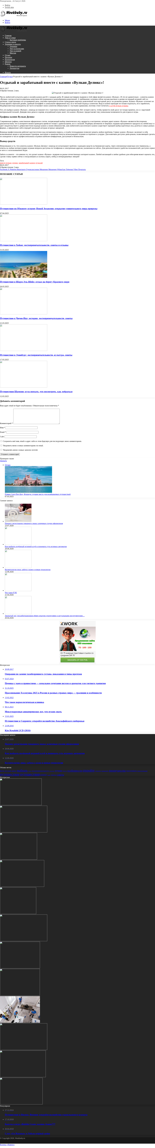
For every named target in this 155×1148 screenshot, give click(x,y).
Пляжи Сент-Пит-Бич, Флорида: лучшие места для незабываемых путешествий (38, 494)
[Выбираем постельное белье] (18, 859)
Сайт (2, 437)
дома (29, 771)
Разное (7, 64)
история (51, 771)
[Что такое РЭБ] (18, 590)
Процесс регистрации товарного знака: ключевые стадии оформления (34, 523)
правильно (104, 771)
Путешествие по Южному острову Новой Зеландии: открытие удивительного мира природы (48, 208)
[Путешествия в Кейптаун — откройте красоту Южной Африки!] (22, 886)
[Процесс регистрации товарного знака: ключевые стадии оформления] (18, 521)
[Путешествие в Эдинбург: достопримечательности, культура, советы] (23, 350)
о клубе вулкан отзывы (118, 106)
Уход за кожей (15, 51)
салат (48, 775)
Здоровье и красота (13, 44)
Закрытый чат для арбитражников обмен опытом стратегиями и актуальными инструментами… (45, 616)
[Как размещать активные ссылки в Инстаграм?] (23, 1049)
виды (2, 771)
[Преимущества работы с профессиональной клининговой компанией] (20, 1022)
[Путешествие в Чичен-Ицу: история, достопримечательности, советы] (23, 314)
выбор (14, 771)
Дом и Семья (10, 38)
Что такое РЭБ (11, 593)
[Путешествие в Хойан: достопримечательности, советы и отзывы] (23, 240)
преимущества (117, 770)
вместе (3, 163)
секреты (53, 775)
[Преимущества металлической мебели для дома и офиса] (18, 913)
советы (60, 774)
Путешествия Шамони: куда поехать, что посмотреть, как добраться (36, 391)
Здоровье (13, 46)
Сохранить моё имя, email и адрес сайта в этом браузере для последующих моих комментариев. (42, 441)
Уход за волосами (17, 49)
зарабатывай (24, 163)
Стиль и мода (10, 42)
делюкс (15, 163)
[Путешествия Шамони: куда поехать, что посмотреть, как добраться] (23, 387)
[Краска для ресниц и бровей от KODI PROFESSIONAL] (23, 1077)
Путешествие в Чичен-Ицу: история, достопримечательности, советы (36, 318)
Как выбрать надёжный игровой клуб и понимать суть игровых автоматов (36, 546)
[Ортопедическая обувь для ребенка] (21, 805)
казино (32, 163)
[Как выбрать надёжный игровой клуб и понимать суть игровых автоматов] (18, 544)
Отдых (7, 55)
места (65, 771)
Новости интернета (18, 66)
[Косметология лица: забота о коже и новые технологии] (18, 567)
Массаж (13, 53)
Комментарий (6, 423)
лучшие (58, 770)
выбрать (22, 770)
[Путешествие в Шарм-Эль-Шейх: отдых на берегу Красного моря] (23, 277)
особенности (74, 770)
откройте (89, 770)
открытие (98, 771)
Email (3, 432)
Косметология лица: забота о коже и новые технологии (27, 570)
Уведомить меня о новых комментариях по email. (23, 446)
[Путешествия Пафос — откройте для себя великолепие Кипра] (23, 832)
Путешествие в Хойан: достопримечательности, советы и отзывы (34, 245)
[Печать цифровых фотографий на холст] (20, 995)
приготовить (131, 771)
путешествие (10, 774)
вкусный (8, 771)
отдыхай (39, 163)
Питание (8, 57)
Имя (2, 428)
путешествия (30, 774)
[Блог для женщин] (14, 16)
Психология (10, 60)
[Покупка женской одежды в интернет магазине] (21, 1104)
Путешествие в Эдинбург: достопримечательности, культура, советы (36, 355)
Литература (14, 68)
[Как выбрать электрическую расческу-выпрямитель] (20, 968)
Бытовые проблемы (18, 40)
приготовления (142, 771)
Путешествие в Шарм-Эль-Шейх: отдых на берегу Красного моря (34, 282)
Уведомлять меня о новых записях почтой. (20, 450)
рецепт (43, 774)
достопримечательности (40, 771)
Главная (8, 35)
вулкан (9, 163)
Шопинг (8, 62)
